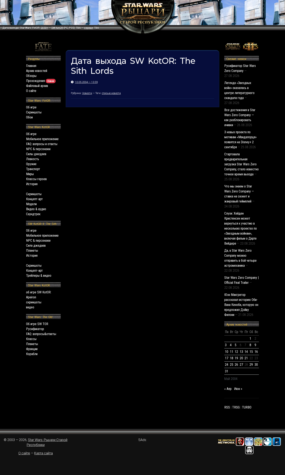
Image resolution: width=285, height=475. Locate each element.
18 (231, 358)
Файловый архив (37, 86)
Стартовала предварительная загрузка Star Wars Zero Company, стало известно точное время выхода (241, 164)
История (32, 184)
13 (241, 352)
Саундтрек (33, 214)
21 (246, 358)
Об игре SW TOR (37, 324)
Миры (30, 174)
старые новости (111, 93)
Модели (31, 204)
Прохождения (40, 81)
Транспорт (33, 169)
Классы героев (36, 179)
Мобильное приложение (42, 139)
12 (236, 352)
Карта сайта (43, 453)
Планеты (32, 251)
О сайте (31, 91)
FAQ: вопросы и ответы (41, 144)
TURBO (246, 407)
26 (236, 365)
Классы (31, 339)
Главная (31, 66)
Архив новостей (36, 71)
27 (241, 365)
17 (226, 358)
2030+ (44, 27)
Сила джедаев (36, 246)
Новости (87, 93)
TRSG (236, 407)
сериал (88, 27)
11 (231, 352)
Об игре (31, 107)
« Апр (228, 389)
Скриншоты (34, 112)
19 (236, 358)
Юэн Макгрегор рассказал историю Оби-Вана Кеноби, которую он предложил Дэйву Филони (241, 305)
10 (226, 352)
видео (30, 307)
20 (241, 358)
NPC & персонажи (38, 149)
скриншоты (33, 302)
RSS (227, 407)
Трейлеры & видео (38, 276)
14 (246, 352)
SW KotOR (57, 27)
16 (256, 352)
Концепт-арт (34, 199)
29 (251, 365)
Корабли (32, 354)
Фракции (32, 349)
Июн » (238, 389)
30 (256, 365)
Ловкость (32, 159)
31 (226, 371)
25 (231, 365)
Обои (29, 117)
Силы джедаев (36, 154)
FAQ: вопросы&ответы (41, 334)
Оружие (31, 164)
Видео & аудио (36, 209)
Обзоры (31, 76)
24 (226, 365)
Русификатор (35, 329)
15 (251, 352)
